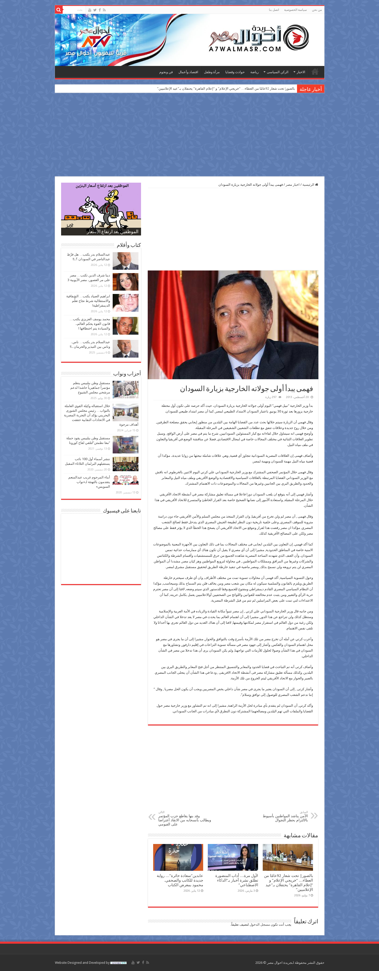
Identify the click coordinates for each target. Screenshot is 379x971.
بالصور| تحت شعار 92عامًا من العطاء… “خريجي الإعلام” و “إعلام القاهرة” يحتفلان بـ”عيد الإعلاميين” (226, 88)
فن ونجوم (166, 72)
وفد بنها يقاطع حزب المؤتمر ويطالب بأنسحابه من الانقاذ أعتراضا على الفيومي (184, 818)
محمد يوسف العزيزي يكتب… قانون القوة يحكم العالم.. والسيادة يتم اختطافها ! (90, 323)
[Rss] (104, 10)
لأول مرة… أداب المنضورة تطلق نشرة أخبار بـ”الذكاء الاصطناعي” (236, 880)
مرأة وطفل (212, 72)
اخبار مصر (293, 185)
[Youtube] (90, 10)
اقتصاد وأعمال (188, 72)
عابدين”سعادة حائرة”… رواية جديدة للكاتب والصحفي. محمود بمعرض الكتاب (180, 880)
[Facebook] (99, 10)
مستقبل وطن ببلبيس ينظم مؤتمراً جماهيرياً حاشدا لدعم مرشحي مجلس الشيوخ (90, 387)
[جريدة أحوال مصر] (189, 40)
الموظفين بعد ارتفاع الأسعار (112, 232)
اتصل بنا (274, 10)
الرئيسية (315, 71)
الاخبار (301, 72)
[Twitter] (95, 10)
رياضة (254, 72)
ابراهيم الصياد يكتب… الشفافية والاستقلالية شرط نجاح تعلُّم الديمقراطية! (88, 300)
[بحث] (59, 10)
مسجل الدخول (260, 924)
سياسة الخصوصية (295, 10)
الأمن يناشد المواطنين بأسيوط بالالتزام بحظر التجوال (285, 816)
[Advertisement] (189, 135)
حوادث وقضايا (235, 72)
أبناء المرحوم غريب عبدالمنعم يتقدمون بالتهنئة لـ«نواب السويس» (89, 481)
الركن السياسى (278, 72)
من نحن (317, 10)
